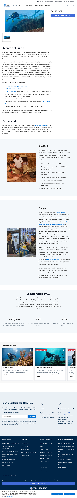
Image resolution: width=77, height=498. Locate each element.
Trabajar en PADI (25, 455)
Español (70, 2)
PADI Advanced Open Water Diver (17, 86)
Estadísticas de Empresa (46, 443)
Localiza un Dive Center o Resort (10, 443)
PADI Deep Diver (12, 91)
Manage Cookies (46, 494)
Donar (41, 464)
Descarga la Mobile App (8, 462)
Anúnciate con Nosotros (46, 452)
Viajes (36, 6)
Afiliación (47, 6)
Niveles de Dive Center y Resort (66, 446)
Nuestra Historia (25, 449)
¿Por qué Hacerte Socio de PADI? (66, 443)
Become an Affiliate (7, 465)
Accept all (69, 494)
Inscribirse (32, 416)
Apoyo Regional (62, 467)
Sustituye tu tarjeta (58, 1)
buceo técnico (61, 212)
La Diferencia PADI (25, 446)
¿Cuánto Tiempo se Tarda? (65, 459)
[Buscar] (64, 6)
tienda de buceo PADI (40, 125)
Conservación (29, 6)
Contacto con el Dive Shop (62, 15)
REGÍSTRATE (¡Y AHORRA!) (38, 483)
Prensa (41, 446)
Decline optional (58, 494)
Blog (38, 1)
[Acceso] (67, 6)
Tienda (41, 6)
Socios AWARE (43, 468)
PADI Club (21, 6)
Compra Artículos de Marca (9, 459)
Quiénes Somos (25, 443)
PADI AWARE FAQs (44, 458)
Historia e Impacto (44, 461)
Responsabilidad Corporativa (28, 452)
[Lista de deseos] (71, 6)
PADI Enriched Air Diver (14, 89)
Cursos (15, 6)
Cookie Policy (10, 496)
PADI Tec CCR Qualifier (53, 259)
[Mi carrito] (74, 6)
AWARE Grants (43, 471)
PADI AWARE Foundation (46, 455)
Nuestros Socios (44, 449)
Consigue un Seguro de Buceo (10, 451)
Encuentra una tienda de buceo (46, 1)
